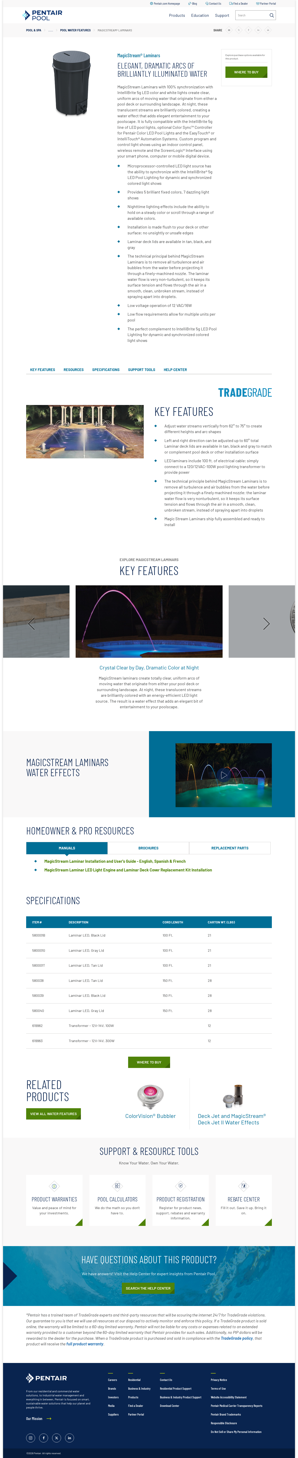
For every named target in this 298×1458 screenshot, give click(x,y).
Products (177, 15)
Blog (194, 3)
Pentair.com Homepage (167, 3)
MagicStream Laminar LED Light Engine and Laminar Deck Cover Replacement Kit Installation (128, 869)
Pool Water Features (75, 30)
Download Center (169, 1405)
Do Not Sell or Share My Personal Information (236, 1432)
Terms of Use (218, 1388)
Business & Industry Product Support (180, 1397)
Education (200, 15)
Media (111, 1405)
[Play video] (224, 775)
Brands (112, 1388)
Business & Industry (139, 1388)
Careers (112, 1380)
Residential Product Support (175, 1388)
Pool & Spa (33, 30)
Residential (134, 1380)
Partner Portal (268, 3)
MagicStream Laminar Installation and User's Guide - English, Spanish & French (115, 861)
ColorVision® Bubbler (150, 1115)
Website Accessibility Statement (229, 1397)
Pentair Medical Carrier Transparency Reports (236, 1405)
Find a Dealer (240, 3)
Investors (113, 1397)
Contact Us (215, 3)
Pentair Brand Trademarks (226, 1414)
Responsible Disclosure (224, 1423)
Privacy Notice (219, 1380)
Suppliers (113, 1414)
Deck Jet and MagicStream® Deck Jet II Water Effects (232, 1118)
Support (222, 15)
